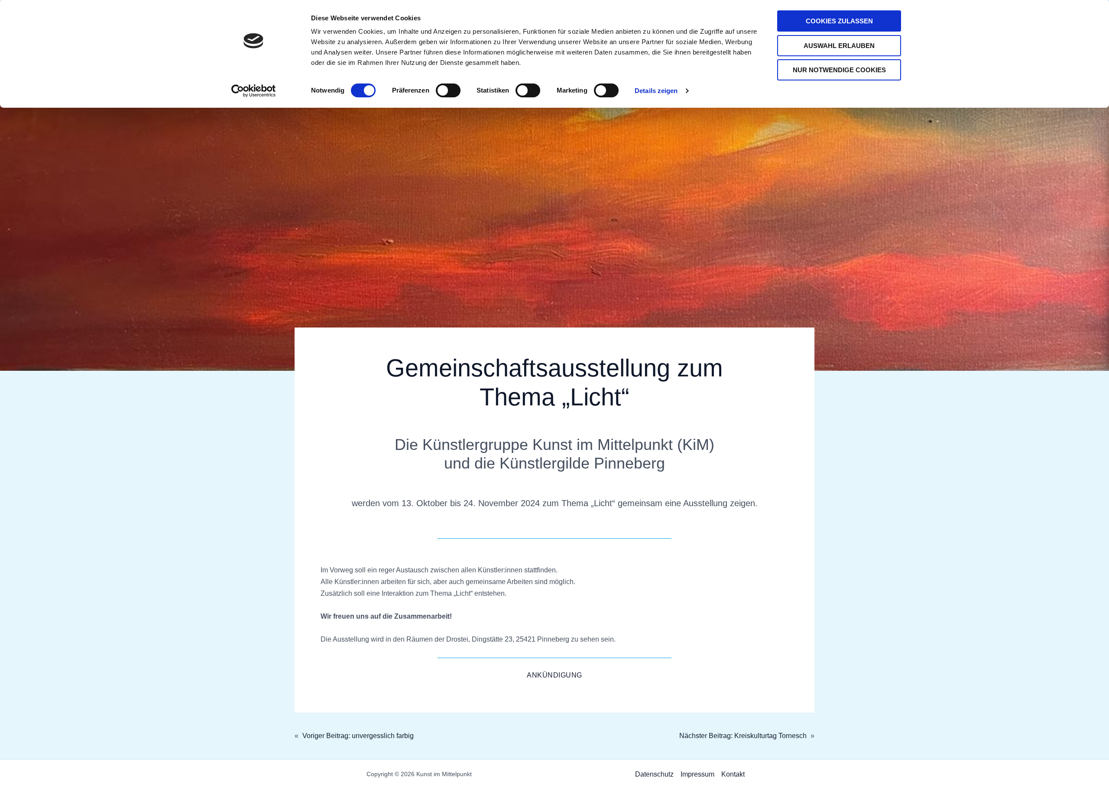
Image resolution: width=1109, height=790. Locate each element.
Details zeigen (656, 90)
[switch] (448, 90)
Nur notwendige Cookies (839, 70)
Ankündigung (554, 675)
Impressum (697, 774)
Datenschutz (654, 774)
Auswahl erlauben (839, 45)
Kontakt (733, 774)
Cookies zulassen (839, 21)
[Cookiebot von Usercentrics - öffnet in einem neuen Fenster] (254, 90)
